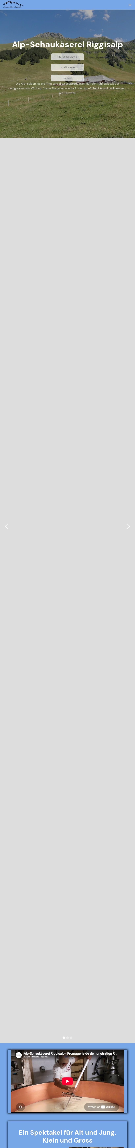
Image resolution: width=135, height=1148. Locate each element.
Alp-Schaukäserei (68, 56)
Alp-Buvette (67, 67)
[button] (67, 78)
